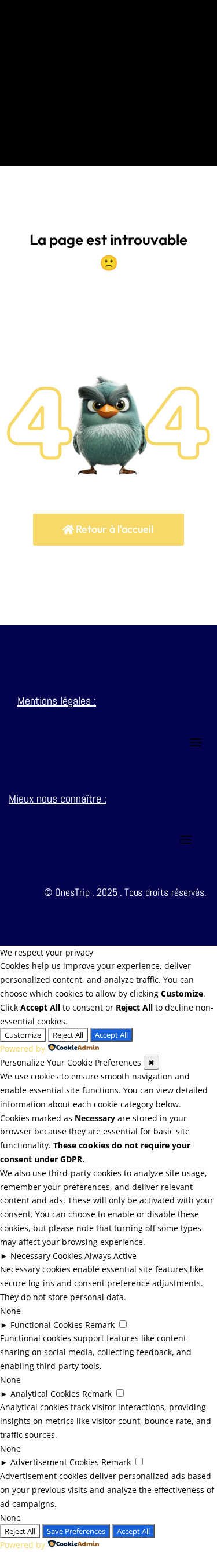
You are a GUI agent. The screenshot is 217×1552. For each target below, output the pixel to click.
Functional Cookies (46, 1324)
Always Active (110, 1255)
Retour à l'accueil (114, 529)
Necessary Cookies (46, 1255)
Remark (100, 1324)
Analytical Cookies (45, 1393)
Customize (23, 1035)
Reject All (68, 1035)
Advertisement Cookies (54, 1461)
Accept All (111, 1035)
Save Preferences (76, 1531)
